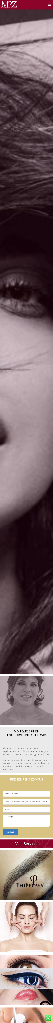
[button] (49, 4)
